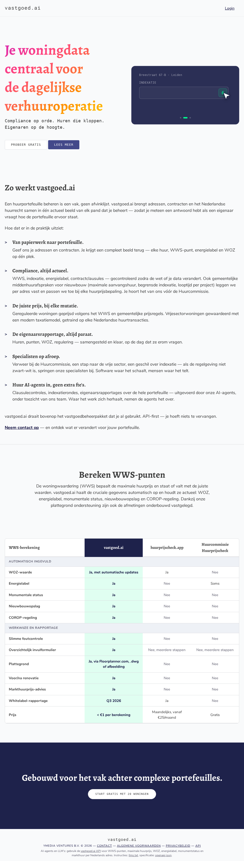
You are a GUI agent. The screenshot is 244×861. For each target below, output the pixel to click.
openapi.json (163, 855)
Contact (104, 846)
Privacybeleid (178, 846)
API (198, 846)
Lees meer (63, 144)
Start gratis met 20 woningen (122, 794)
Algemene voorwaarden (139, 846)
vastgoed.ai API (91, 851)
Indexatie (147, 82)
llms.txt (133, 855)
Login (229, 8)
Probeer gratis (26, 144)
